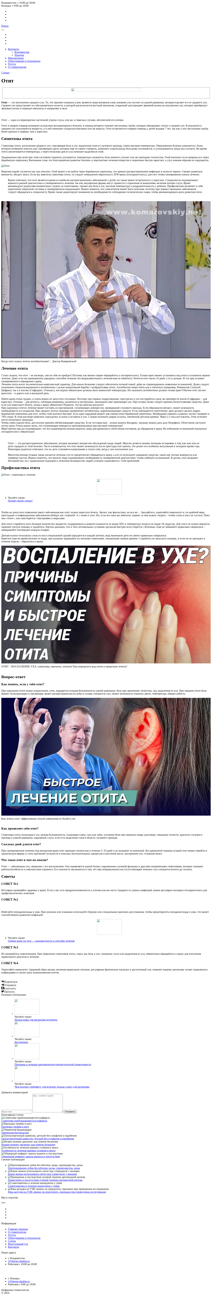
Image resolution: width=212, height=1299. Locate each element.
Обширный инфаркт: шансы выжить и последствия (30, 1156)
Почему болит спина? (20, 500)
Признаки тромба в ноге (15, 1126)
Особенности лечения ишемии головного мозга (28, 1150)
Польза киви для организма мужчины (36, 1019)
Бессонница (21, 1042)
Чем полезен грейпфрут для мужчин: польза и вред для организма (52, 1086)
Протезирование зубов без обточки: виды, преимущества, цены (44, 1168)
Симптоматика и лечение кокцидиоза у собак (33, 1186)
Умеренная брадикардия (15, 1132)
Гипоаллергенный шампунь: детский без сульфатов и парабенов (37, 1138)
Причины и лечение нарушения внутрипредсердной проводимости (53, 1064)
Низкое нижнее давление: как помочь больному (28, 1144)
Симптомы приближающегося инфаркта (24, 1120)
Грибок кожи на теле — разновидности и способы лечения (41, 940)
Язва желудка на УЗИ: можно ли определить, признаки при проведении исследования (57, 1192)
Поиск (5, 26)
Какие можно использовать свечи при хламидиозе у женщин (42, 1174)
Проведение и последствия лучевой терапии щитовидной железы (45, 1180)
